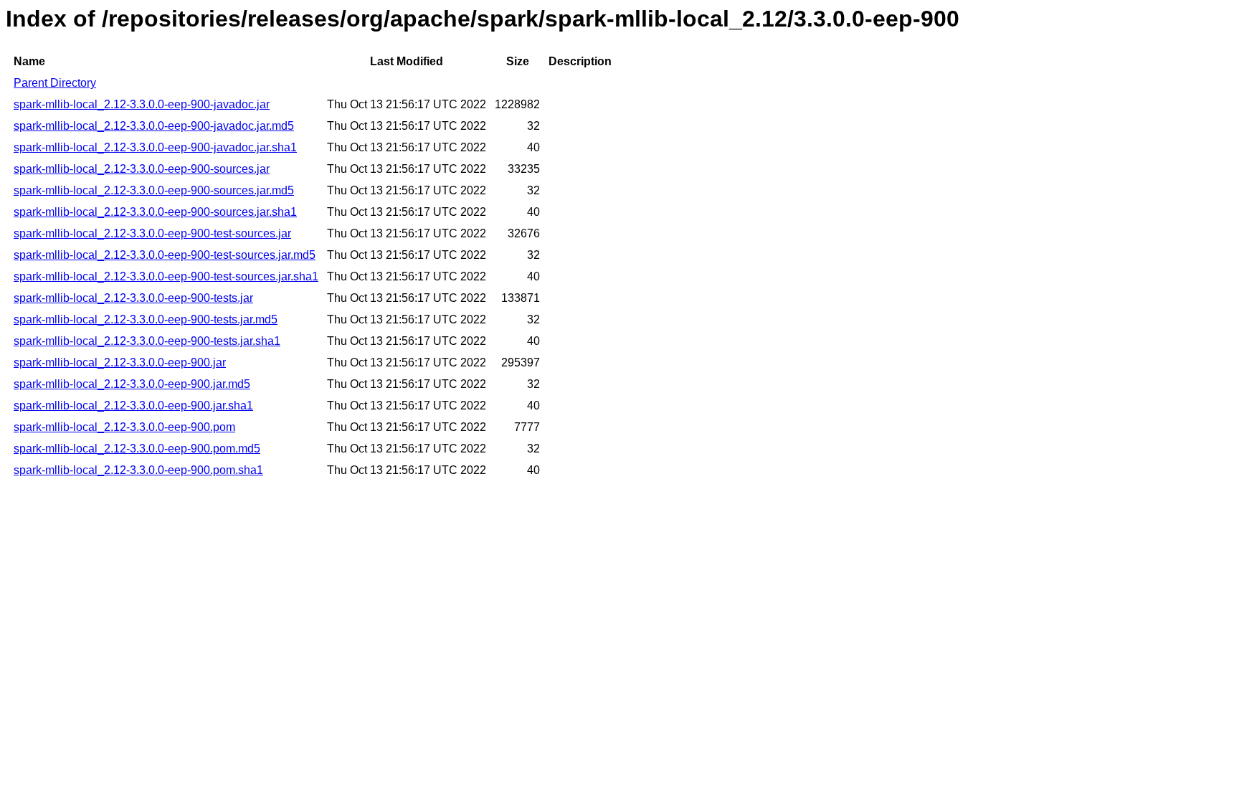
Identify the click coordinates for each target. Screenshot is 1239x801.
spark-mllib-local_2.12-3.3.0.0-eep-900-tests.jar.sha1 (147, 341)
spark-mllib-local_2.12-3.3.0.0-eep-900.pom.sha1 (138, 470)
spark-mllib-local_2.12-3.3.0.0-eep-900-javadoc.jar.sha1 (155, 147)
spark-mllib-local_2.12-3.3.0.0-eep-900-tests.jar (133, 298)
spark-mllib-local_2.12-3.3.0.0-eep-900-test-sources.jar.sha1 (166, 276)
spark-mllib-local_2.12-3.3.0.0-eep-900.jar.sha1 (133, 405)
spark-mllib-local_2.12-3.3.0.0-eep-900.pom (124, 427)
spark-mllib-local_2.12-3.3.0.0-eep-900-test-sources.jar (152, 233)
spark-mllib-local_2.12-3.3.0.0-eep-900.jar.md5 (132, 384)
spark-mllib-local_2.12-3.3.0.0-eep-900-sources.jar (142, 169)
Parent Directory (55, 83)
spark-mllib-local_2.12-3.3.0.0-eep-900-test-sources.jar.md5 (164, 255)
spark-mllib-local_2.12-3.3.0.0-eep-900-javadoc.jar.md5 (154, 126)
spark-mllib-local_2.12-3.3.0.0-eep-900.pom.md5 (137, 448)
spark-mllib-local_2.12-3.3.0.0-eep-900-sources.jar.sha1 (155, 212)
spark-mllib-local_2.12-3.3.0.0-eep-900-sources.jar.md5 (154, 190)
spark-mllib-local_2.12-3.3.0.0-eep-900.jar (120, 362)
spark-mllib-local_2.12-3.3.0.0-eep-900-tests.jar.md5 (145, 319)
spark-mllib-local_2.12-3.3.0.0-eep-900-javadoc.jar (142, 104)
